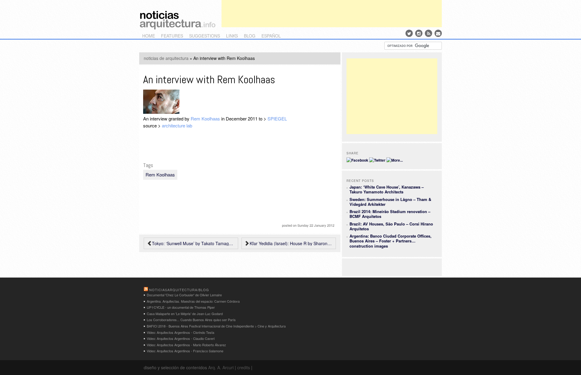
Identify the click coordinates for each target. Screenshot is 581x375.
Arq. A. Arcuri (221, 367)
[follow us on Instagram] (418, 33)
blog (249, 36)
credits (243, 367)
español (271, 36)
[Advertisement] (332, 13)
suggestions (204, 36)
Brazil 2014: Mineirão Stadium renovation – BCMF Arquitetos (390, 214)
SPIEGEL (277, 118)
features (172, 36)
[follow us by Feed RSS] (428, 33)
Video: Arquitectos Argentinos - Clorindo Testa (180, 332)
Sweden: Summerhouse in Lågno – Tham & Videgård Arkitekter (390, 201)
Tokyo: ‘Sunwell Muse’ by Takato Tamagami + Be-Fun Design (193, 243)
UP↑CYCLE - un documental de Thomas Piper (181, 307)
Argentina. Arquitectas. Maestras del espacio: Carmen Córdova (193, 301)
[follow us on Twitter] (409, 33)
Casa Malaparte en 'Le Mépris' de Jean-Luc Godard (185, 313)
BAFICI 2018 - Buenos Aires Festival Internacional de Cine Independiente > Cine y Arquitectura (216, 326)
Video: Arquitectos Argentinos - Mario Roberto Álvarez (186, 344)
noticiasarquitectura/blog (179, 289)
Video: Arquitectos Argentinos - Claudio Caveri (181, 338)
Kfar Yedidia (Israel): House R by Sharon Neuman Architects (291, 243)
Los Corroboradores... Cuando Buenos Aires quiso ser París (191, 319)
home (148, 36)
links (232, 36)
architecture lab (177, 125)
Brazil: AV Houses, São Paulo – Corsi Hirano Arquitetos (391, 226)
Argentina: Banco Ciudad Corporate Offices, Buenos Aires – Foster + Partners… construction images (391, 241)
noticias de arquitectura (166, 58)
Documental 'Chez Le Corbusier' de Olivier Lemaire (184, 294)
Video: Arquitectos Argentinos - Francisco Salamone (185, 350)
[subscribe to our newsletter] (438, 33)
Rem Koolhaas (205, 118)
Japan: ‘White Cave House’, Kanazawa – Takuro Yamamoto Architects (387, 189)
